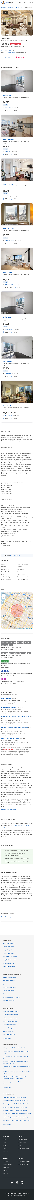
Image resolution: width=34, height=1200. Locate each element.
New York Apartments (9, 943)
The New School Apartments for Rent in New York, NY (16, 1067)
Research (5, 1161)
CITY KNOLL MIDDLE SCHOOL (9, 707)
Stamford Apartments (9, 966)
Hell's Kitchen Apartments (10, 1018)
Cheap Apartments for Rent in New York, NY (14, 1097)
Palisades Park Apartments (10, 956)
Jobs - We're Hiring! (23, 1164)
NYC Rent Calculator (23, 1148)
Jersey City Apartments (9, 950)
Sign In (30, 2)
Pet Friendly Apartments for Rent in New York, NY (16, 1117)
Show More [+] (7, 1038)
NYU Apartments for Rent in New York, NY (14, 1048)
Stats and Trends (7, 1164)
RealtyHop (6, 1151)
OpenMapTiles (20, 628)
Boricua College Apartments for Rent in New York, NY (16, 1083)
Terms (4, 1145)
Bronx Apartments (8, 994)
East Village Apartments (9, 1024)
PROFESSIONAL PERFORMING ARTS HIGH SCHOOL (15, 716)
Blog (19, 1145)
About (4, 1139)
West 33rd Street (8, 139)
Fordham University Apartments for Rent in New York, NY (16, 1052)
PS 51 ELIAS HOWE (6, 698)
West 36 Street (8, 184)
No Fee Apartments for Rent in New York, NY (15, 1110)
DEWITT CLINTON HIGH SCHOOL (10, 738)
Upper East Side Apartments (10, 1021)
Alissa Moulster (11, 52)
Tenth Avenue (7, 361)
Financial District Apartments (10, 1014)
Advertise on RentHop (24, 1161)
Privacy (5, 1148)
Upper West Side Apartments (10, 1011)
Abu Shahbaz (8, 415)
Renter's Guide (22, 1142)
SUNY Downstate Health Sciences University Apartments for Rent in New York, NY (14, 1077)
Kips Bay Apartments (8, 1031)
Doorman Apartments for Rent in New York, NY (15, 1100)
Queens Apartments (8, 984)
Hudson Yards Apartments (8, 809)
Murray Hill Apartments (9, 1034)
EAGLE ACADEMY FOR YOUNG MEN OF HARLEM (14, 727)
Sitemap (5, 1170)
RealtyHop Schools (8, 749)
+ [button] (3, 595)
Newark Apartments (8, 963)
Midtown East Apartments (10, 1028)
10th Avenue (7, 95)
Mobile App (6, 1167)
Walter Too (8, 152)
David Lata (7, 196)
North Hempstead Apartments (11, 997)
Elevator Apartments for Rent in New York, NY (15, 1104)
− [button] (3, 598)
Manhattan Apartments (9, 977)
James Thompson (9, 240)
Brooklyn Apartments (9, 980)
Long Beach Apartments (9, 960)
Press (4, 1142)
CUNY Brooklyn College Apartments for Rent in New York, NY (17, 1072)
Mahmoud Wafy (9, 285)
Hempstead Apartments (9, 987)
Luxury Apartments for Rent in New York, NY (15, 1107)
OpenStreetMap (28, 628)
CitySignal (5, 1173)
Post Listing (22, 2)
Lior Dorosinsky (9, 107)
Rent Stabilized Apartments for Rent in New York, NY (17, 1120)
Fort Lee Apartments (8, 953)
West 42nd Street (8, 228)
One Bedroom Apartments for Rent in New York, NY (17, 1113)
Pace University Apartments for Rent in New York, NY (16, 1057)
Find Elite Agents (22, 1139)
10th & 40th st (7, 273)
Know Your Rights (15, 555)
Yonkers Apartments (8, 946)
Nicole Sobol (8, 373)
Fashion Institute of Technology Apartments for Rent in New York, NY (15, 1062)
